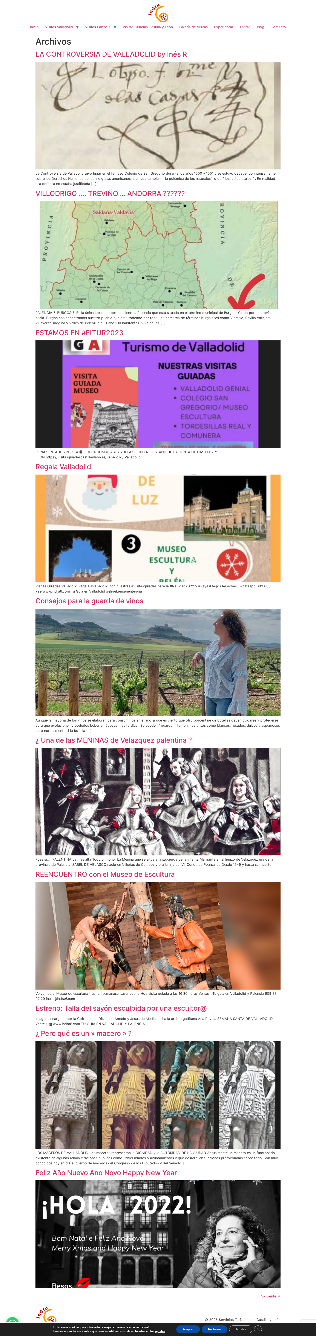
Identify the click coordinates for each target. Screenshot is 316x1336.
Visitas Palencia (97, 27)
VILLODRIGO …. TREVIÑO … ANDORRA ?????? (110, 193)
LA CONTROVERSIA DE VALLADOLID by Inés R (111, 54)
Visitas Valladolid (59, 27)
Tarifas (244, 27)
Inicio (34, 27)
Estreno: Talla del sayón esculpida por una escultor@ (121, 1008)
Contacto (278, 27)
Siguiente (271, 1296)
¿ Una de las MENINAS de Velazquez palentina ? (113, 740)
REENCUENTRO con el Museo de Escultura (105, 874)
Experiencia (223, 27)
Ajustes (241, 1329)
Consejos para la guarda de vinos (89, 601)
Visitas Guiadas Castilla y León (148, 27)
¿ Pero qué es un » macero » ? (83, 1033)
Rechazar (214, 1329)
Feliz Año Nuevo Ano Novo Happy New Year (106, 1172)
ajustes (160, 1331)
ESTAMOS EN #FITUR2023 (79, 333)
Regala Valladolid (63, 466)
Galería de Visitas (193, 27)
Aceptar (188, 1329)
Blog (260, 27)
